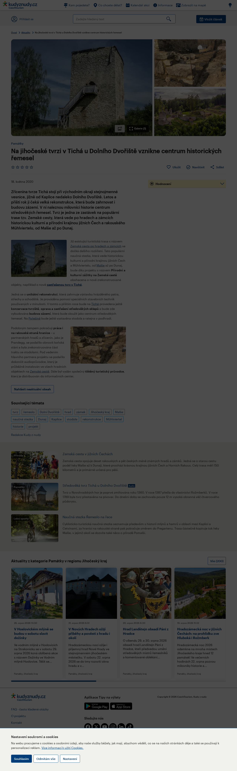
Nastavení (70, 758)
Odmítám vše (45, 758)
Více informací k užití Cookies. (62, 748)
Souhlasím (21, 758)
